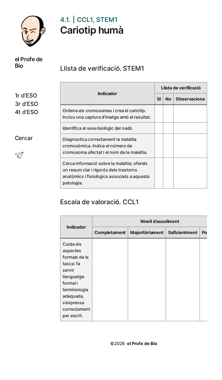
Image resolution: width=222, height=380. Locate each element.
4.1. (65, 20)
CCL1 (85, 20)
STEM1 (107, 20)
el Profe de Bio (29, 62)
